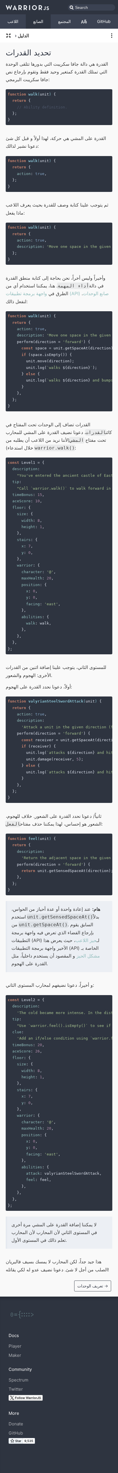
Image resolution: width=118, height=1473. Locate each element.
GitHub (104, 21)
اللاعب (12, 21)
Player (15, 1346)
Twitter (16, 1389)
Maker (15, 1355)
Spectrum (18, 1380)
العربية (84, 21)
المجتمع (64, 21)
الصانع (38, 21)
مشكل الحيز (88, 956)
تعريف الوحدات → (92, 1285)
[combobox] (91, 7)
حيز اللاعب (86, 940)
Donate (16, 1424)
